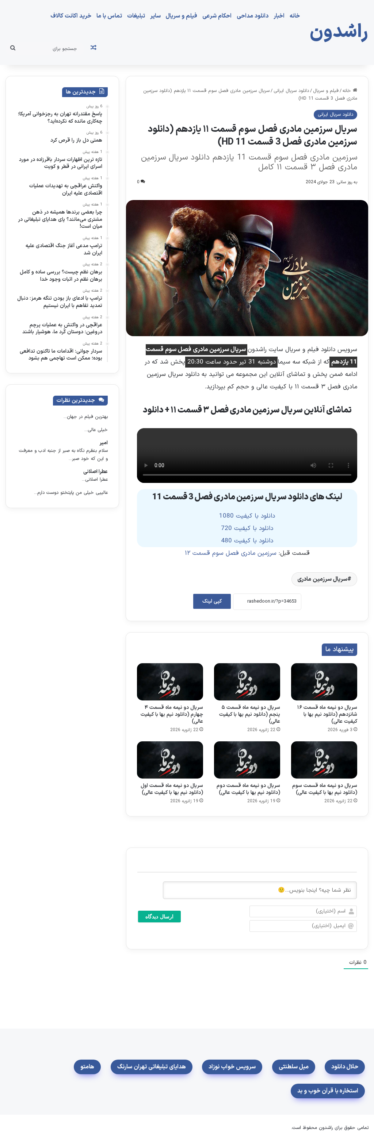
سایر (155, 16)
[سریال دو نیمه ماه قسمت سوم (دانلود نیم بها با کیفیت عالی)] (324, 760)
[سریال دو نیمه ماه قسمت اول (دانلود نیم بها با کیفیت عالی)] (170, 760)
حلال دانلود (344, 1067)
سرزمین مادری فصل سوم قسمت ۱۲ (230, 553)
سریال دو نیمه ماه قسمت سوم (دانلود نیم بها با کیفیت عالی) (324, 789)
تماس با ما (109, 16)
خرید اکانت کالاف (70, 16)
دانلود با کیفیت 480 (247, 541)
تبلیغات (136, 16)
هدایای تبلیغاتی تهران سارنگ (151, 1067)
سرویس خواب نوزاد (232, 1067)
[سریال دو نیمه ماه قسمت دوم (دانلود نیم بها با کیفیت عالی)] (247, 760)
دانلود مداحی (252, 16)
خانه (295, 16)
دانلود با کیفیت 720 (247, 528)
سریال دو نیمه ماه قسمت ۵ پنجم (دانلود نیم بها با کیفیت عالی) (249, 714)
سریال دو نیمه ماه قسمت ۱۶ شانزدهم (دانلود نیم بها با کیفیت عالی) (327, 714)
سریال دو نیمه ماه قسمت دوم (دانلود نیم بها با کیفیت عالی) (248, 789)
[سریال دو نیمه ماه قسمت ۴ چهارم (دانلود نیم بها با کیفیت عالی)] (170, 681)
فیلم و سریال (181, 16)
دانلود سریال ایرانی (291, 91)
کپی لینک (212, 601)
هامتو (87, 1067)
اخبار (279, 16)
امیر (103, 443)
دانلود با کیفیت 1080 (247, 516)
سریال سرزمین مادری (322, 579)
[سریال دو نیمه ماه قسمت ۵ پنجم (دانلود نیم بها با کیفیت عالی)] (247, 681)
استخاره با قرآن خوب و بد (327, 1091)
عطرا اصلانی (95, 472)
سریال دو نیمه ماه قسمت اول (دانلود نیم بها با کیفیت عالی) (172, 789)
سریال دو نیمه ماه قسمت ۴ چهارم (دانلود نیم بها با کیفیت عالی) (172, 714)
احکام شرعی (217, 16)
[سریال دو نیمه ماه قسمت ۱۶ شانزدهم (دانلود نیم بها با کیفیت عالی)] (324, 681)
